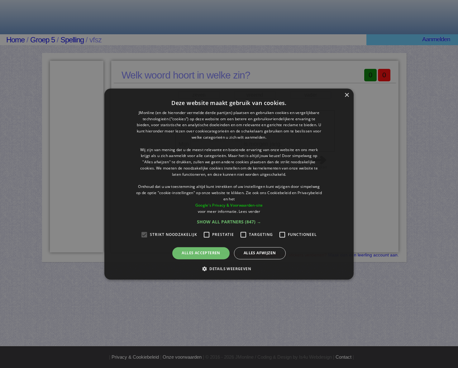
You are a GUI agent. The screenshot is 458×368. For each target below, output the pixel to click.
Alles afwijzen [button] (260, 253)
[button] (229, 222)
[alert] (229, 184)
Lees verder (249, 211)
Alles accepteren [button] (201, 253)
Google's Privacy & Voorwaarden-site (229, 205)
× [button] (346, 95)
